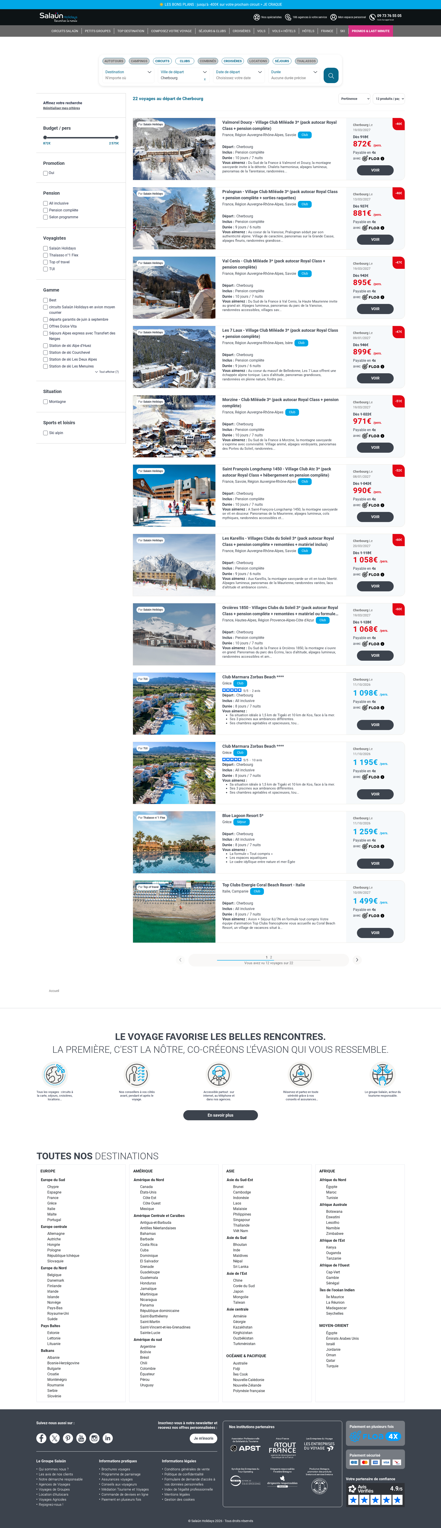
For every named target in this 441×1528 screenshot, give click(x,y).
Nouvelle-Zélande (247, 1385)
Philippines (242, 1214)
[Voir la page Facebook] (41, 1438)
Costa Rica (149, 1244)
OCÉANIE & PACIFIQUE (246, 1356)
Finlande (54, 1286)
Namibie (333, 1228)
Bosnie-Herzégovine (63, 1363)
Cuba (144, 1250)
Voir (375, 170)
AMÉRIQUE (143, 1171)
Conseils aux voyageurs (119, 1484)
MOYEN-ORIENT (334, 1325)
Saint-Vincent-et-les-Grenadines (165, 1327)
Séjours (282, 61)
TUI (52, 269)
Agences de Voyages (54, 1484)
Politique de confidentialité (184, 1474)
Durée (276, 72)
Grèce (52, 1203)
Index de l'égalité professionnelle (188, 1489)
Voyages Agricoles (52, 1499)
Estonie (53, 1333)
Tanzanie (333, 1258)
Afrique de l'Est (332, 1240)
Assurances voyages (117, 1479)
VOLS (261, 31)
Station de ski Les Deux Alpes (73, 359)
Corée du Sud (244, 1286)
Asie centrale (238, 1309)
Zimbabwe (334, 1233)
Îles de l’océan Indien (337, 1290)
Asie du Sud (236, 1238)
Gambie (332, 1277)
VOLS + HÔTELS (283, 31)
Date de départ (228, 72)
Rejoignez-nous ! (51, 1505)
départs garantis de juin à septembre (78, 319)
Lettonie (53, 1338)
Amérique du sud (148, 1339)
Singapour (241, 1220)
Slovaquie (55, 1261)
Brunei (238, 1187)
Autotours (114, 61)
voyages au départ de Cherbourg (171, 98)
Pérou (145, 1379)
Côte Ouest (152, 1203)
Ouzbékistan (243, 1338)
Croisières (233, 61)
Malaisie (240, 1209)
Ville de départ (172, 72)
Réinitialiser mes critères (61, 108)
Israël (330, 1344)
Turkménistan (244, 1344)
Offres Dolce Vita (63, 326)
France (52, 1198)
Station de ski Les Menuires (71, 366)
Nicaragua (148, 1300)
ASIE (230, 1171)
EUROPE (47, 1171)
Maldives (240, 1255)
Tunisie (332, 1198)
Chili (143, 1363)
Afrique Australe (333, 1204)
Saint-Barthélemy (154, 1316)
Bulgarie (54, 1368)
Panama (147, 1305)
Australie (240, 1363)
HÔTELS (308, 31)
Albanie (53, 1357)
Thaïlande (241, 1225)
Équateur (147, 1374)
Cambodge (242, 1192)
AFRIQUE (327, 1171)
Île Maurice (335, 1297)
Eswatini (333, 1217)
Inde (236, 1250)
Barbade (147, 1239)
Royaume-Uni (58, 1313)
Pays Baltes (50, 1326)
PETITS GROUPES (97, 31)
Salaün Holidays (62, 248)
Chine (237, 1280)
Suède (52, 1319)
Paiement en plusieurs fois (121, 1499)
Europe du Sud (53, 1180)
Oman (331, 1355)
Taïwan (239, 1302)
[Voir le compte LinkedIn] (108, 1438)
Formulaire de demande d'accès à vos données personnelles (189, 1481)
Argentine (147, 1346)
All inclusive (58, 203)
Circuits (162, 61)
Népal (238, 1261)
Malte (52, 1214)
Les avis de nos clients (56, 1474)
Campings (139, 61)
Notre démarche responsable (61, 1479)
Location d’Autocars (53, 1494)
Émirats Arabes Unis (342, 1338)
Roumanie (55, 1385)
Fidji (236, 1369)
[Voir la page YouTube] (81, 1438)
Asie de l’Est (237, 1273)
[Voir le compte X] (55, 1438)
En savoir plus (220, 1115)
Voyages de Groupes (54, 1489)
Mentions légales (177, 1494)
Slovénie (54, 1396)
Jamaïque (148, 1288)
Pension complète (63, 210)
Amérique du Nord (149, 1180)
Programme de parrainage (121, 1474)
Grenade (147, 1266)
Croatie (53, 1374)
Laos (237, 1203)
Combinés (208, 61)
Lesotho (332, 1222)
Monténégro (57, 1379)
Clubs (185, 61)
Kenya (331, 1247)
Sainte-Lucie (150, 1333)
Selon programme (63, 217)
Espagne (54, 1192)
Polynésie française (249, 1391)
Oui (51, 173)
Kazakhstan (242, 1327)
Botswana (334, 1211)
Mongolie (240, 1297)
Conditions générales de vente (187, 1469)
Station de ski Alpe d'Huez (70, 345)
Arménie (239, 1316)
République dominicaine (159, 1311)
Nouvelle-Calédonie (248, 1380)
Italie (51, 1209)
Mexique (147, 1209)
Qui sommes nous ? (54, 1469)
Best (52, 300)
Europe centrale (54, 1227)
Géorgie (239, 1322)
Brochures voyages (116, 1469)
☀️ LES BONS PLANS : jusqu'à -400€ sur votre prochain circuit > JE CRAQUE (220, 4)
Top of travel (59, 262)
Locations (258, 61)
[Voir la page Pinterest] (68, 1438)
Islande (53, 1297)
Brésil (144, 1357)
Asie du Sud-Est (240, 1180)
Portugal (54, 1220)
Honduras (148, 1283)
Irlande (52, 1291)
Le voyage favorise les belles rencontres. (220, 1043)
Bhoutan (240, 1244)
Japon (238, 1291)
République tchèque (63, 1255)
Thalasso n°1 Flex (63, 255)
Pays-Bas (54, 1308)
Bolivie (145, 1352)
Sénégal (332, 1283)
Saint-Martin (150, 1322)
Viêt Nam (240, 1231)
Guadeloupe (150, 1272)
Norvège (54, 1302)
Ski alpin (56, 433)
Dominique (149, 1255)
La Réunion (335, 1302)
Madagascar (336, 1308)
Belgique (54, 1275)
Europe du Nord (54, 1268)
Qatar (330, 1360)
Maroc (331, 1192)
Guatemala (149, 1277)
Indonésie (241, 1198)
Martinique (149, 1294)
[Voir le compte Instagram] (94, 1438)
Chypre (53, 1187)
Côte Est (149, 1198)
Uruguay (147, 1385)
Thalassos (306, 61)
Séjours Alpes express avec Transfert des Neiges (82, 336)
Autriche (54, 1239)
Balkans (47, 1350)
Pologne (54, 1250)
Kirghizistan (242, 1333)
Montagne (57, 401)
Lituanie (53, 1344)
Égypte (331, 1187)
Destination (114, 72)
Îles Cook (240, 1374)
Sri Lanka (241, 1266)
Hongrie (53, 1244)
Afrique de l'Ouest (334, 1265)
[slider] (45, 137)
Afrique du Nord (333, 1180)
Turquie (332, 1366)
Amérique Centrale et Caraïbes (159, 1215)
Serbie (52, 1390)
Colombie (147, 1368)
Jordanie (333, 1349)
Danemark (55, 1280)
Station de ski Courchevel (69, 352)
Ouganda (333, 1253)
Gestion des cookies (179, 1499)
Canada (146, 1187)
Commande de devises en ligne (125, 1494)
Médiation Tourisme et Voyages (125, 1489)
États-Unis (148, 1192)
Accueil (54, 991)
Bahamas (148, 1233)
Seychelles (334, 1313)
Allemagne (56, 1233)
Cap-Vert (333, 1272)
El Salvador (149, 1261)
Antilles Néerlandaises (158, 1228)
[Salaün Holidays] (58, 17)
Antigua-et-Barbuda (155, 1222)
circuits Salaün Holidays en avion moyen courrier (82, 310)
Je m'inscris (203, 1438)
